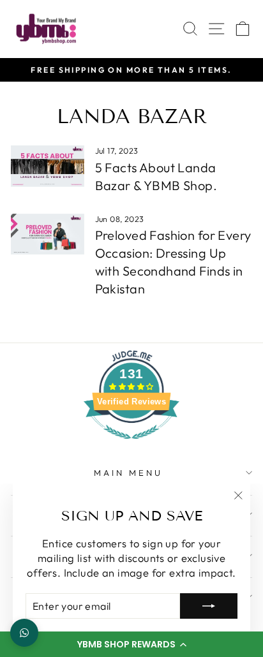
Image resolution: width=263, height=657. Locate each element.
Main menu (128, 473)
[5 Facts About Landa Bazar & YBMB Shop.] (47, 165)
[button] (131, 644)
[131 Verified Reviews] (131, 445)
